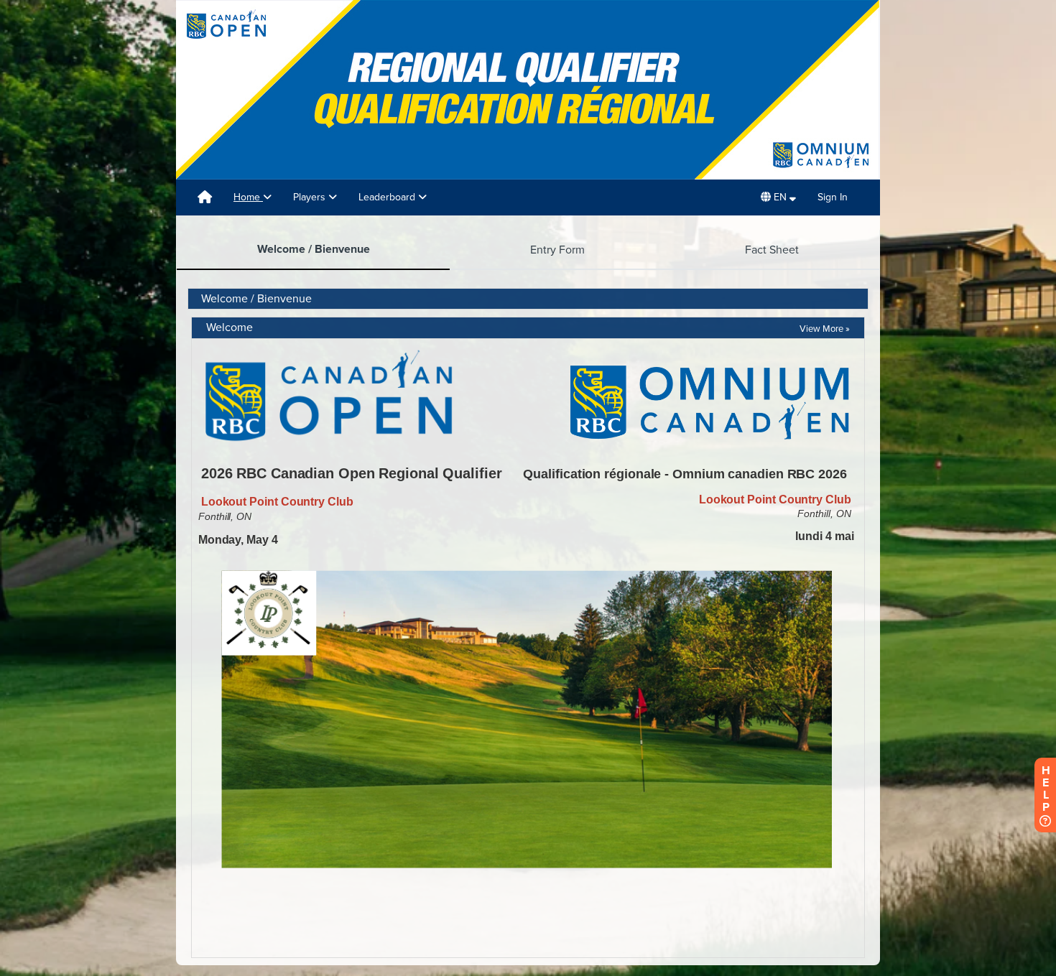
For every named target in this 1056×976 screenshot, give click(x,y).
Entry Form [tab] (557, 250)
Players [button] (310, 197)
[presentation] (313, 250)
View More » (825, 329)
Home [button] (248, 197)
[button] (778, 197)
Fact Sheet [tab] (772, 250)
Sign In (833, 197)
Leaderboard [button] (388, 197)
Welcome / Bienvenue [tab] (313, 249)
